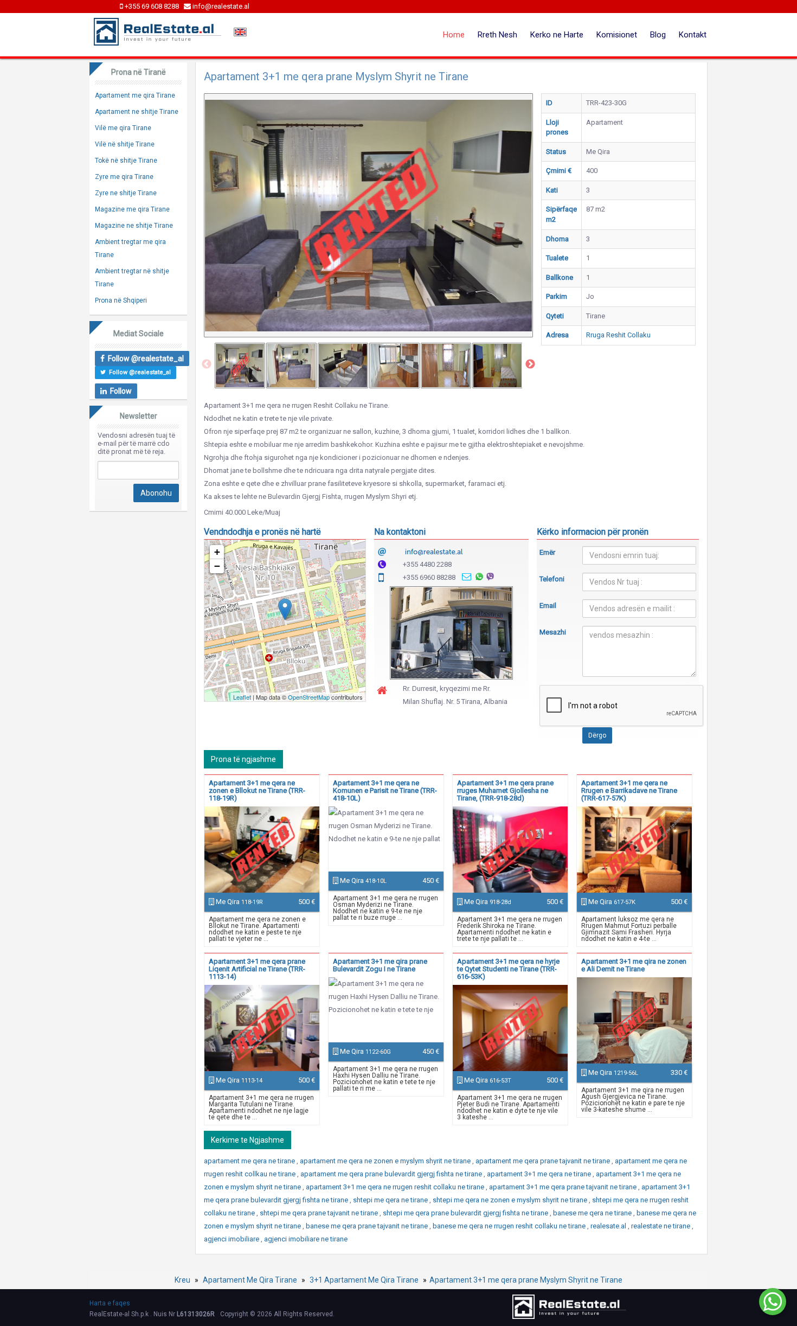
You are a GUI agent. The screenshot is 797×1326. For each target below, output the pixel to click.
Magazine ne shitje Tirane (134, 225)
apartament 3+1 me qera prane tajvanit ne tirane (563, 1187)
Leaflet (242, 697)
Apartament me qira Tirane (135, 95)
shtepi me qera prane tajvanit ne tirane (320, 1213)
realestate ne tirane (661, 1226)
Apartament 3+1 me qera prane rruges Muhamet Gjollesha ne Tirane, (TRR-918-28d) (505, 790)
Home (454, 35)
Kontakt (692, 35)
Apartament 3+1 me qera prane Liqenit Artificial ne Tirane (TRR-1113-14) (257, 969)
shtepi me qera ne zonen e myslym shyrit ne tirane (511, 1200)
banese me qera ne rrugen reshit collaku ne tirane (510, 1226)
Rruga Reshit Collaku (618, 335)
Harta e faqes (109, 1303)
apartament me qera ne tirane (250, 1161)
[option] (240, 365)
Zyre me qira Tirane (124, 177)
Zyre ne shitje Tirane (126, 193)
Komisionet (616, 35)
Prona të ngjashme (243, 759)
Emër (547, 552)
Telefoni (551, 579)
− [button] (217, 566)
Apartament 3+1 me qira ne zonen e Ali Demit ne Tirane (633, 965)
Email (547, 605)
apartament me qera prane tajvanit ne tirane (543, 1161)
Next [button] (530, 364)
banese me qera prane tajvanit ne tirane (367, 1226)
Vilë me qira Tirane (123, 128)
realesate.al (609, 1226)
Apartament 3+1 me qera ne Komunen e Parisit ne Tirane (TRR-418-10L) (385, 790)
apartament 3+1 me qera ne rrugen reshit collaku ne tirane (396, 1187)
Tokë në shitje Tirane (126, 160)
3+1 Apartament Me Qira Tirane (364, 1280)
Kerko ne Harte (556, 35)
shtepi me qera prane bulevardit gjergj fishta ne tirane (466, 1213)
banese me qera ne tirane (593, 1213)
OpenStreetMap (309, 697)
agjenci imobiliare (232, 1239)
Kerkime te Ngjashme (247, 1140)
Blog (658, 35)
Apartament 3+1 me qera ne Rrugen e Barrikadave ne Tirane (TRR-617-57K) (629, 790)
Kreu (182, 1280)
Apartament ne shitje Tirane (136, 112)
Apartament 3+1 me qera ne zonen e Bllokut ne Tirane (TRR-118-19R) (257, 790)
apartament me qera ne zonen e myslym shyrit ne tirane (386, 1161)
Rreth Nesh (497, 35)
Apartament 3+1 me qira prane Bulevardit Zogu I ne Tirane (380, 965)
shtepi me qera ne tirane (391, 1200)
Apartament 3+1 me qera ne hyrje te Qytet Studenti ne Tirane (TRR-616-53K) (508, 969)
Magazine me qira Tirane (132, 209)
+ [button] (217, 552)
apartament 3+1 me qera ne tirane (540, 1174)
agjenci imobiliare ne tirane (306, 1239)
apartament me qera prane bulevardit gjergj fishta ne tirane (392, 1174)
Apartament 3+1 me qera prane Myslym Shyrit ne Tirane (525, 1280)
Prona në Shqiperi (121, 300)
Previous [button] (206, 364)
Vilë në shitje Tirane (125, 144)
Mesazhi (552, 632)
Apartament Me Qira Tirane (250, 1280)
